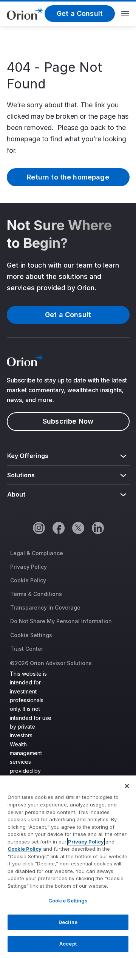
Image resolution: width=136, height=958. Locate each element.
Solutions (21, 475)
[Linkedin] (97, 527)
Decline (68, 922)
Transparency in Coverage (45, 607)
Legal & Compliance (36, 553)
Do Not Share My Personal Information (61, 621)
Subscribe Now (68, 421)
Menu (125, 13)
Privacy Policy (28, 566)
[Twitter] (78, 527)
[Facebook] (58, 527)
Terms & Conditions (36, 594)
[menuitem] (68, 456)
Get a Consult (80, 13)
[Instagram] (38, 527)
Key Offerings (28, 456)
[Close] (127, 786)
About (16, 494)
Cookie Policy (28, 580)
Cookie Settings (31, 635)
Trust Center (26, 648)
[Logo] (25, 13)
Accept (68, 944)
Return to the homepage (68, 177)
